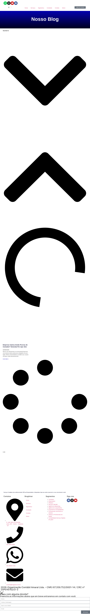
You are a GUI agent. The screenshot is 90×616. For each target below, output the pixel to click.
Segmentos (41, 8)
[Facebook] (16, 3)
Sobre (63, 8)
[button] (45, 81)
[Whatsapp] (5, 3)
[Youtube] (12, 3)
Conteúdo (49, 8)
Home (26, 8)
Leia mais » (6, 359)
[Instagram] (9, 3)
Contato (57, 8)
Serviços (33, 8)
